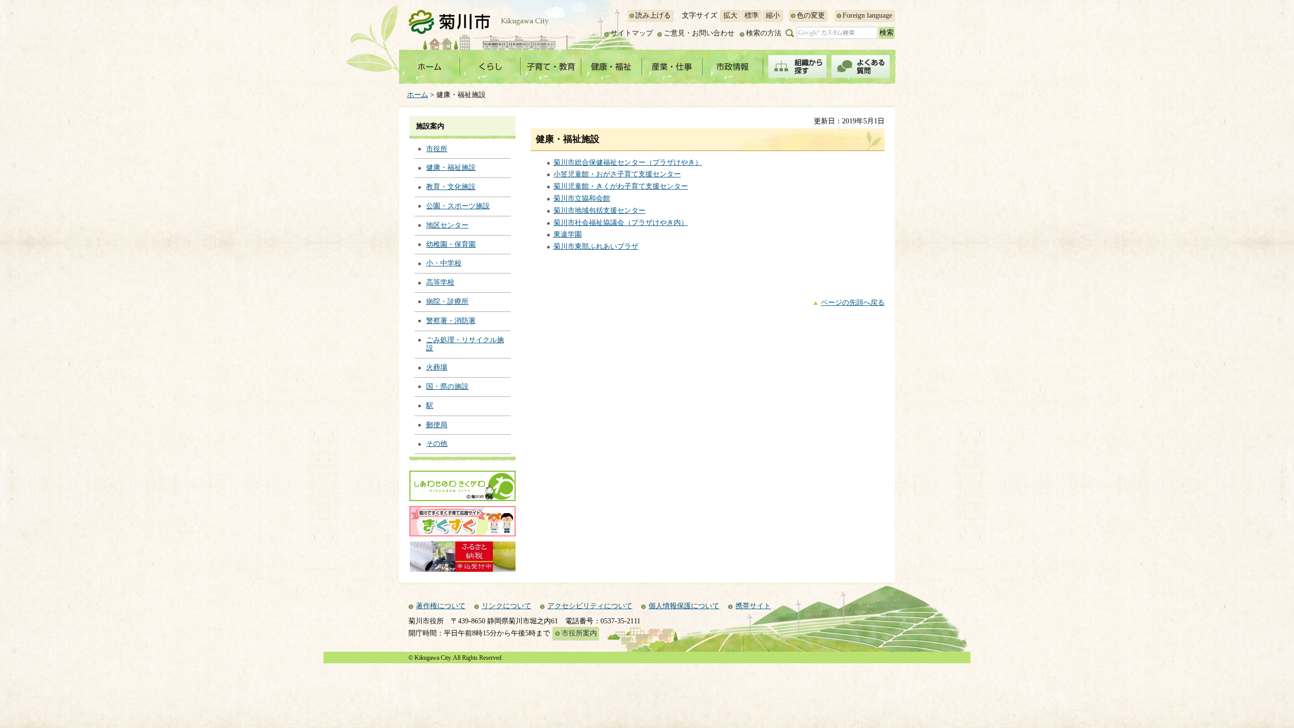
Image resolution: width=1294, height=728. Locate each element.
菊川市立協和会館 (581, 198)
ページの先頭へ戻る (853, 302)
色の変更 (811, 15)
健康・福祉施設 (451, 167)
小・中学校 (443, 263)
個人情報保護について (684, 606)
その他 (436, 443)
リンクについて (506, 606)
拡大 (730, 15)
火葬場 (436, 367)
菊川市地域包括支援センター (599, 210)
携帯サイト (753, 606)
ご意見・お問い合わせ (699, 33)
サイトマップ (632, 33)
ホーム (417, 95)
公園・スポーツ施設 (458, 206)
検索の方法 (763, 33)
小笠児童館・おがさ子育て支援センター (617, 174)
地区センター (447, 225)
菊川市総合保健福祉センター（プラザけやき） (627, 162)
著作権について (441, 606)
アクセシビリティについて (589, 606)
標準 (752, 15)
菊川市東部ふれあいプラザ (595, 246)
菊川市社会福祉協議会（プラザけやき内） (620, 222)
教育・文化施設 (451, 187)
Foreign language (867, 15)
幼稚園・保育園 (451, 244)
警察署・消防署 (451, 321)
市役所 (436, 149)
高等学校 (440, 282)
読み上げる (653, 15)
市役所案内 (579, 633)
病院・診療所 (447, 301)
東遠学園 (567, 234)
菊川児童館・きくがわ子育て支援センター (620, 186)
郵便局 (436, 425)
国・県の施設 (447, 386)
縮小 (773, 15)
